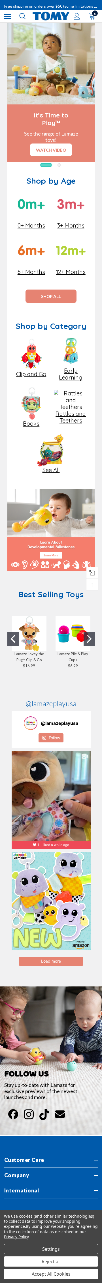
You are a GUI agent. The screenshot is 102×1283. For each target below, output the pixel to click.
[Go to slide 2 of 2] (59, 165)
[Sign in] (77, 16)
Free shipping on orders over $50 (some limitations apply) (51, 6)
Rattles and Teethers (71, 417)
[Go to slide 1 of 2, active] (46, 165)
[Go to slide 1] (13, 639)
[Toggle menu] (7, 16)
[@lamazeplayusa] (30, 723)
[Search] (22, 16)
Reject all (51, 1261)
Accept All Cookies (51, 1274)
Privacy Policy (16, 1236)
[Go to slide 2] (89, 639)
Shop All (51, 296)
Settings (51, 1249)
